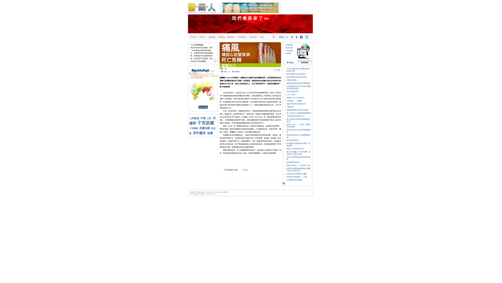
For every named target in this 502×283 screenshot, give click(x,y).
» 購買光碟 (289, 48)
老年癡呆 (199, 133)
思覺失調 (204, 128)
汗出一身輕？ (292, 95)
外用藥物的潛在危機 (294, 180)
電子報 (202, 37)
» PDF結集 (289, 51)
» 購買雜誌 (289, 45)
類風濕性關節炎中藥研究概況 (298, 110)
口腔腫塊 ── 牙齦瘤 (294, 101)
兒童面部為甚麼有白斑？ (296, 116)
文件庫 (193, 37)
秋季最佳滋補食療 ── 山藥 (297, 177)
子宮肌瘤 (205, 123)
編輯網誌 (212, 37)
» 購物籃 (288, 53)
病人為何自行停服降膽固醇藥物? (299, 113)
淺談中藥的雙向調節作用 (296, 104)
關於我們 (231, 37)
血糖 (210, 133)
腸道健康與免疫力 (293, 162)
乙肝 (209, 118)
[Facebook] (301, 37)
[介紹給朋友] (292, 37)
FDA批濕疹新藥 (292, 91)
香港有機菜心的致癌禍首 (296, 74)
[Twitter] (307, 37)
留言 (246, 170)
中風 (203, 118)
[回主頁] (296, 37)
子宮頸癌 (194, 128)
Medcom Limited (199, 194)
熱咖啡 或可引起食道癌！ (296, 98)
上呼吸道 (194, 118)
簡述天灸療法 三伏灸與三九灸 (298, 165)
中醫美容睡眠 (292, 80)
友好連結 (253, 37)
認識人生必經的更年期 (295, 149)
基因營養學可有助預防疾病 (297, 77)
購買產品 (242, 37)
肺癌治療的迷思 (292, 140)
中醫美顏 (290, 107)
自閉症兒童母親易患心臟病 (297, 174)
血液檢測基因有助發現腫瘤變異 (298, 83)
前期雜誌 (221, 37)
